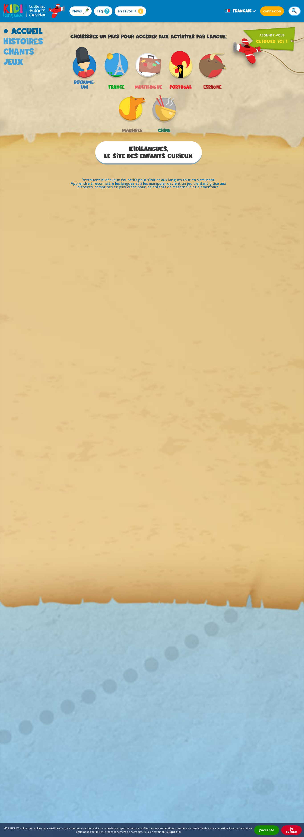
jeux (13, 62)
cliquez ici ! (272, 41)
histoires (23, 41)
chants (18, 51)
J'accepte (266, 830)
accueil (27, 31)
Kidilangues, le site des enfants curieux (148, 152)
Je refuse (291, 830)
